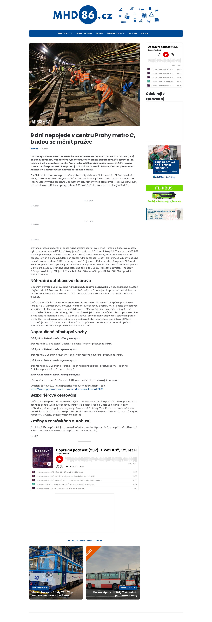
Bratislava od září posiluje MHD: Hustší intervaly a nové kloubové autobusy (106, 215)
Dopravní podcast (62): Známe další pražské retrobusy (115, 594)
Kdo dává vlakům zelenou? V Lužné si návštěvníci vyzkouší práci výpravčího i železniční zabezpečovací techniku (53, 198)
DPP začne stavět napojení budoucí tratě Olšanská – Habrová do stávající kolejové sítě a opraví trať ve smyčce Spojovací (54, 216)
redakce (34, 149)
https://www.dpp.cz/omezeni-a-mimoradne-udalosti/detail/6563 (67, 389)
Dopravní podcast (116, 33)
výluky (99, 541)
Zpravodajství (65, 33)
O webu (144, 33)
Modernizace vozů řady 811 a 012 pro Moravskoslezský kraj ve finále (53, 594)
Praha (82, 541)
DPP (68, 541)
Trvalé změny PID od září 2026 (101, 195)
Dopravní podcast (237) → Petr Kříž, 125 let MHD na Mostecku (55, 233)
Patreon (133, 33)
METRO (75, 541)
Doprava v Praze (84, 33)
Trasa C (90, 541)
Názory (99, 33)
